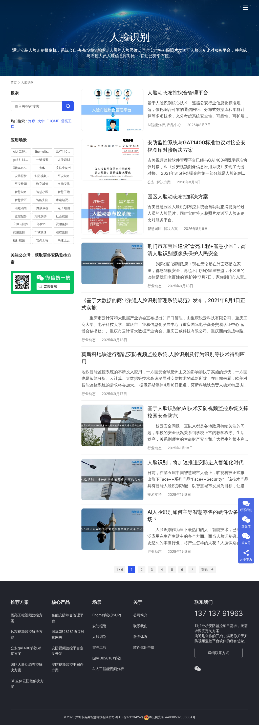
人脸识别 (64, 160)
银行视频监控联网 (22, 240)
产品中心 (174, 125)
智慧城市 (21, 192)
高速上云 (64, 240)
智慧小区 (42, 192)
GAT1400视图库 (65, 151)
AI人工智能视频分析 (22, 151)
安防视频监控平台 (43, 176)
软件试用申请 (144, 647)
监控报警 (21, 216)
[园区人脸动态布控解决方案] (112, 213)
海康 (31, 121)
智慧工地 (64, 192)
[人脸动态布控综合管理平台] (112, 109)
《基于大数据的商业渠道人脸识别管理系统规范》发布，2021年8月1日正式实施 (163, 304)
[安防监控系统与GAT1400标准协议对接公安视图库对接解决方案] (112, 159)
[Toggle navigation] (245, 7)
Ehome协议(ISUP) (43, 151)
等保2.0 (42, 224)
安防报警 (21, 176)
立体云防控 (20, 224)
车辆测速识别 (43, 232)
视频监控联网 (22, 232)
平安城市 (64, 176)
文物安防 (64, 184)
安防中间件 (63, 168)
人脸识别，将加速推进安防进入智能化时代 (195, 462)
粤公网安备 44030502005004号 (172, 717)
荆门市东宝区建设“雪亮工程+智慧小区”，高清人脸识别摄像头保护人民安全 (196, 250)
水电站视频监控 (65, 200)
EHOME (53, 121)
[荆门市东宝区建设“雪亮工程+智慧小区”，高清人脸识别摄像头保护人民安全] (112, 263)
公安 (151, 182)
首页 (14, 82)
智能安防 (42, 200)
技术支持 (154, 494)
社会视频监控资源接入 (65, 216)
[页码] (211, 569)
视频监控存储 (65, 224)
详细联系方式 (218, 653)
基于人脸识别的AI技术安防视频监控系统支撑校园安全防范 (197, 412)
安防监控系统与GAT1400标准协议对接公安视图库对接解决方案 (196, 146)
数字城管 (42, 184)
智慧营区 (21, 200)
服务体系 (140, 636)
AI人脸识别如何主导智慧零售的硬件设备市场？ (195, 515)
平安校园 (21, 184)
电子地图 (64, 208)
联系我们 (140, 626)
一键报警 (42, 160)
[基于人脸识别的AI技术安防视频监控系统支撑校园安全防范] (112, 425)
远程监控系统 (65, 232)
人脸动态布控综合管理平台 (177, 93)
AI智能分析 (156, 125)
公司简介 (140, 615)
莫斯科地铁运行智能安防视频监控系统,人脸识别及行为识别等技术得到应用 (163, 358)
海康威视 (42, 208)
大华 (41, 121)
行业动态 (154, 286)
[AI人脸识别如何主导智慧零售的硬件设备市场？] (112, 529)
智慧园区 (154, 228)
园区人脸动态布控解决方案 (177, 196)
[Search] (68, 106)
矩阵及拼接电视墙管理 (43, 216)
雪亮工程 (42, 240)
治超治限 (21, 208)
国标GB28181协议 (22, 168)
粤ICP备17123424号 (129, 717)
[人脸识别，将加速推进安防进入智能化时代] (112, 479)
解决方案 (164, 182)
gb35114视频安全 (22, 160)
